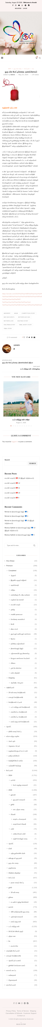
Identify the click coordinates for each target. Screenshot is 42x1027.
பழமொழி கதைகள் (24, 917)
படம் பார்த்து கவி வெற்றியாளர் (24, 707)
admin (13, 74)
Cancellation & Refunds (14, 1013)
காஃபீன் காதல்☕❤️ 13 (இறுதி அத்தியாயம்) (19, 478)
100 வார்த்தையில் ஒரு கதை (24, 912)
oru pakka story (9, 324)
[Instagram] (15, 5)
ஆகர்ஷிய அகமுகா (24, 683)
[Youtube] (19, 5)
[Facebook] (12, 5)
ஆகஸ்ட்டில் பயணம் (23, 960)
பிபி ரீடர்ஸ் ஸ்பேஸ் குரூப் (23, 931)
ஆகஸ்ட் (21, 726)
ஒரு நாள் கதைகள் (25, 800)
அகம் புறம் (23, 741)
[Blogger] (29, 5)
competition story (28, 313)
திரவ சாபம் (24, 629)
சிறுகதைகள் (23, 980)
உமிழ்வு (24, 590)
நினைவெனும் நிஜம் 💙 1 (20, 512)
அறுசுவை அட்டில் (23, 746)
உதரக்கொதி (24, 585)
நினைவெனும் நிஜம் (24, 648)
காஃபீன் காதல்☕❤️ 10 (12, 493)
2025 (23, 790)
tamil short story (25, 324)
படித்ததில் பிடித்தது (23, 766)
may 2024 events (9, 317)
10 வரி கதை (24, 892)
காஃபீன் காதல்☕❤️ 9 (12, 498)
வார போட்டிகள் (21, 985)
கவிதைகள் (23, 975)
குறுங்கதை (23, 868)
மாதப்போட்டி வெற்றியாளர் (24, 712)
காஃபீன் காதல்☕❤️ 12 (12, 483)
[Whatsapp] (22, 5)
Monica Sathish (10, 528)
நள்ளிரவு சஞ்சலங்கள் (24, 644)
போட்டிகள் (27, 68)
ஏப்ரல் (23, 848)
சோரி (24, 624)
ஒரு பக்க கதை (18, 68)
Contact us (21, 1015)
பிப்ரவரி (24, 814)
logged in (15, 441)
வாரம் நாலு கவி (24, 922)
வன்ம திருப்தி (24, 673)
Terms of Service (23, 1011)
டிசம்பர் (24, 780)
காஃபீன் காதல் (24, 605)
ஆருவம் (24, 575)
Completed (23, 570)
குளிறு (24, 609)
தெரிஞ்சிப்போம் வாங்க (23, 761)
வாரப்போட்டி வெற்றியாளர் (24, 717)
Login (25, 8)
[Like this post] (24, 337)
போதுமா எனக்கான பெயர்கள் (24, 658)
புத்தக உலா (23, 936)
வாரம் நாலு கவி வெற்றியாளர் (24, 722)
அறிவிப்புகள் (21, 687)
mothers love (8, 321)
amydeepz (7, 313)
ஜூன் (24, 804)
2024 (9, 68)
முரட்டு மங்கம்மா (24, 668)
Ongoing (23, 678)
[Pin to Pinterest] (31, 337)
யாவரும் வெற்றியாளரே (23, 697)
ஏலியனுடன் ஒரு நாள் (23, 858)
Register (18, 8)
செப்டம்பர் (23, 878)
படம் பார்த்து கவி (23, 926)
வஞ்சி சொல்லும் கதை (25, 839)
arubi (16, 313)
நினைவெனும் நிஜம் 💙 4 (20, 516)
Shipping (33, 1011)
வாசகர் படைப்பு (21, 970)
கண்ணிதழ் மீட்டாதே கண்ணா (24, 595)
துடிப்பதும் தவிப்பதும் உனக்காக (24, 634)
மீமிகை (24, 663)
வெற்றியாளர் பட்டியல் (23, 702)
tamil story (8, 328)
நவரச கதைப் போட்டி (24, 882)
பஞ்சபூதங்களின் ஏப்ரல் (24, 853)
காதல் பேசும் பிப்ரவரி (25, 824)
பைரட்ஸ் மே (24, 946)
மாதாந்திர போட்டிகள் (21, 951)
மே (33, 68)
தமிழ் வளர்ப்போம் (23, 756)
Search (7, 460)
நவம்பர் (23, 907)
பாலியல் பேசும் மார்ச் (25, 834)
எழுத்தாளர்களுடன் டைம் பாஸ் (23, 751)
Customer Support (29, 1013)
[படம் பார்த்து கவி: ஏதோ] (21, 399)
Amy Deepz (21, 561)
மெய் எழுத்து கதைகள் (25, 785)
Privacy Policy (11, 1011)
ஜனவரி (24, 795)
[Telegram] (25, 5)
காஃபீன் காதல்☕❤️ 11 (12, 488)
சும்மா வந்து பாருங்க (21, 736)
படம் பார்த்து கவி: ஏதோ (21, 420)
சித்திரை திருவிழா (23, 873)
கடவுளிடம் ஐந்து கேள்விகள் (24, 902)
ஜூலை (23, 897)
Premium (21, 566)
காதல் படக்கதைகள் (25, 819)
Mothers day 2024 (24, 317)
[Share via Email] (34, 337)
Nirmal (7, 512)
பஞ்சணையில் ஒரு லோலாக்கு (24, 653)
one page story (22, 321)
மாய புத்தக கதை (25, 809)
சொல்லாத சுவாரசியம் (24, 619)
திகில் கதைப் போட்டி (23, 731)
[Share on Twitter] (29, 337)
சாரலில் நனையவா (24, 614)
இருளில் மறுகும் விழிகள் (24, 580)
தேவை (24, 639)
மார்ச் (24, 829)
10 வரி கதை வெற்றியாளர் (23, 692)
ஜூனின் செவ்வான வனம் (23, 965)
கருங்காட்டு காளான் (24, 600)
